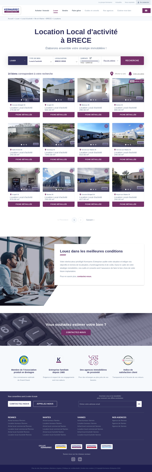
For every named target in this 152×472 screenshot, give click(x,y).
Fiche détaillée (24, 115)
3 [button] (26, 99)
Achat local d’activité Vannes (88, 432)
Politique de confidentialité (71, 468)
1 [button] (21, 99)
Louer (55, 11)
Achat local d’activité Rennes (18, 432)
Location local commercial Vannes (90, 429)
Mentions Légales (56, 468)
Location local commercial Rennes (21, 429)
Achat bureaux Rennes (16, 420)
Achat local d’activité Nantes (53, 432)
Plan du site (35, 468)
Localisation (60, 58)
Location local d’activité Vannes (89, 435)
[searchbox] (43, 61)
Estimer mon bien (124, 11)
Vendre (65, 11)
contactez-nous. (84, 276)
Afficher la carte (120, 74)
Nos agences (108, 11)
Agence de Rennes (119, 420)
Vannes (81, 417)
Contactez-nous (76, 332)
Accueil (10, 19)
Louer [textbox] (13, 61)
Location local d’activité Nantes (54, 435)
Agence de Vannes (119, 426)
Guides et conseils (92, 11)
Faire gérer (76, 11)
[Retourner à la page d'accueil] (11, 10)
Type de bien (34, 58)
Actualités (118, 2)
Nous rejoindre (130, 2)
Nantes (47, 417)
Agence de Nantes (119, 423)
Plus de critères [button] (109, 61)
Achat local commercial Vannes (89, 426)
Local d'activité (27, 19)
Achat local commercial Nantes (54, 426)
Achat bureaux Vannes (85, 420)
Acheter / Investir (42, 11)
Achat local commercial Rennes (20, 426)
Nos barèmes (44, 468)
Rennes (12, 417)
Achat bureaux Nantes (51, 420)
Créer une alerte (138, 74)
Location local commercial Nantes (55, 429)
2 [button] (23, 99)
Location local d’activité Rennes (20, 435)
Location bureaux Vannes (87, 423)
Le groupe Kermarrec (105, 2)
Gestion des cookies (87, 468)
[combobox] (17, 60)
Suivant (89, 220)
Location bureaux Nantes (52, 423)
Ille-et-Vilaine (39, 19)
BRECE (49, 19)
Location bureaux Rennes (17, 423)
